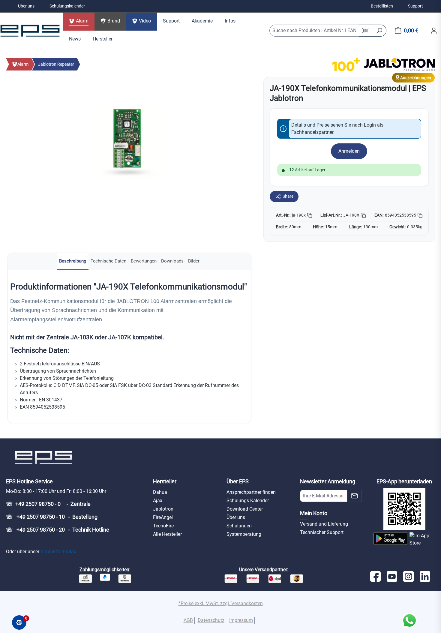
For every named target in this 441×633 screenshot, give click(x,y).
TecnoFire (163, 526)
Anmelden (349, 151)
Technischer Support (322, 532)
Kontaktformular (57, 551)
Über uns (26, 6)
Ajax (157, 500)
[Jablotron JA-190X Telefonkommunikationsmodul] (128, 141)
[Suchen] (379, 31)
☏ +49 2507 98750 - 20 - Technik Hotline (57, 529)
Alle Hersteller (167, 534)
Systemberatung (243, 534)
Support (415, 6)
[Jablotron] (399, 64)
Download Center (244, 509)
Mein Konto (313, 513)
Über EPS (237, 481)
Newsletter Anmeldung (327, 481)
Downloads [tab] (172, 261)
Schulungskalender (67, 6)
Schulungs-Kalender (247, 500)
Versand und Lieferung (324, 524)
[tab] (72, 261)
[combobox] (314, 31)
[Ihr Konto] (434, 31)
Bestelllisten (382, 6)
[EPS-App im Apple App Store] (422, 539)
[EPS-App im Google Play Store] (390, 539)
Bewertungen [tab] (144, 261)
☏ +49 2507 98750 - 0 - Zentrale (48, 504)
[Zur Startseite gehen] (30, 30)
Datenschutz (211, 620)
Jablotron (163, 509)
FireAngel (163, 517)
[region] (128, 141)
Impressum (241, 620)
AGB (188, 620)
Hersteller (164, 481)
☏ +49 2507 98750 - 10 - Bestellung (52, 517)
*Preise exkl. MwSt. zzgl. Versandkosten (220, 603)
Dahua (160, 492)
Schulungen (239, 526)
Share (288, 196)
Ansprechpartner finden (251, 492)
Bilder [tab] (194, 261)
